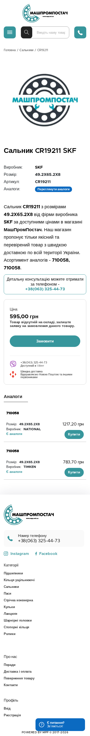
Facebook (48, 554)
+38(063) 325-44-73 (45, 289)
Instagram (19, 554)
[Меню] (10, 32)
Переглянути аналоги (54, 189)
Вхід (7, 708)
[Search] (26, 32)
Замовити (45, 341)
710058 (12, 413)
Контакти (11, 685)
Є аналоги (14, 434)
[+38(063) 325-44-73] (80, 32)
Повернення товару (19, 678)
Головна (10, 50)
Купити (74, 434)
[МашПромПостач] (45, 13)
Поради (9, 665)
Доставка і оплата (18, 671)
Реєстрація (12, 715)
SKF (39, 167)
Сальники (27, 50)
